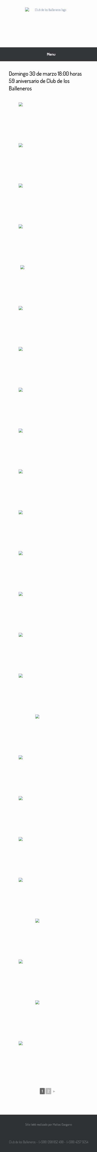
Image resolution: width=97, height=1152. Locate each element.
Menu (51, 54)
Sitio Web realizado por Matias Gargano (48, 1124)
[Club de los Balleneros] (48, 19)
